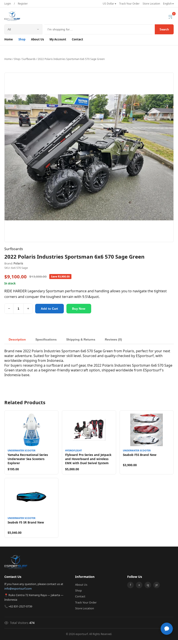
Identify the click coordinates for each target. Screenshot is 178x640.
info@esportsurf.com (18, 588)
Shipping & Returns (80, 339)
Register (23, 3)
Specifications (46, 339)
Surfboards (29, 59)
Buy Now (79, 308)
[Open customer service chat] (167, 629)
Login (7, 3)
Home (8, 39)
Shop (21, 39)
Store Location (151, 3)
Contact (77, 39)
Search (164, 29)
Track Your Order (129, 3)
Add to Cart (49, 308)
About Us (37, 39)
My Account (57, 39)
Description (17, 339)
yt (156, 585)
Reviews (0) (113, 339)
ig (148, 585)
